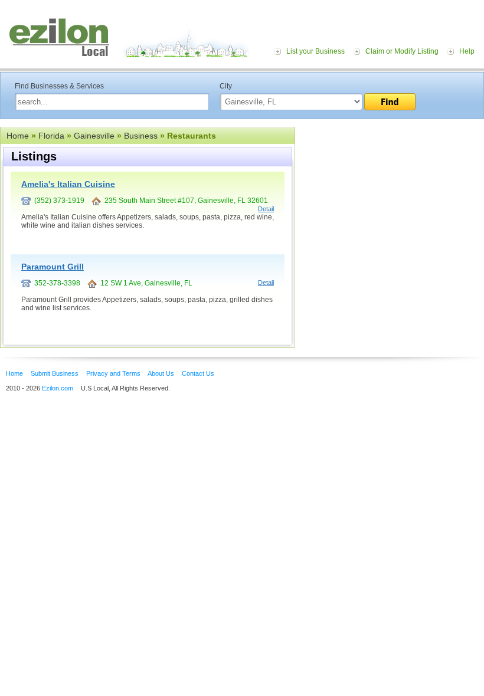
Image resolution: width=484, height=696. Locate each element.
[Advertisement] (389, 199)
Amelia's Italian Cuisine (68, 184)
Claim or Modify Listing (402, 51)
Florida (51, 135)
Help (467, 51)
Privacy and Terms (113, 373)
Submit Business (55, 373)
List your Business (315, 51)
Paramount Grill (52, 266)
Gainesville (94, 135)
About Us (161, 373)
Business (141, 135)
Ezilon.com (57, 388)
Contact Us (198, 373)
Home (17, 135)
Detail (266, 208)
